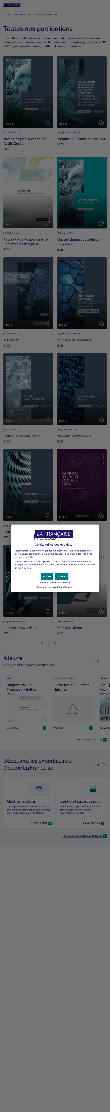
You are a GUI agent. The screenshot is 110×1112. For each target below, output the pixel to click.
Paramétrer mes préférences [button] (55, 582)
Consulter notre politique (55, 586)
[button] (61, 576)
